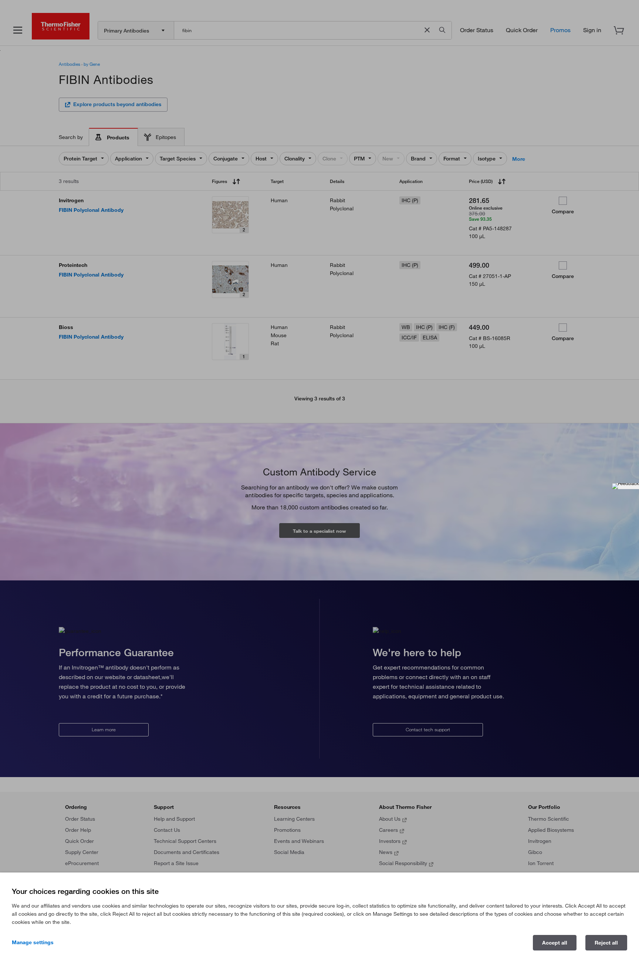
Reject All (606, 942)
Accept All (554, 942)
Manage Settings (33, 942)
